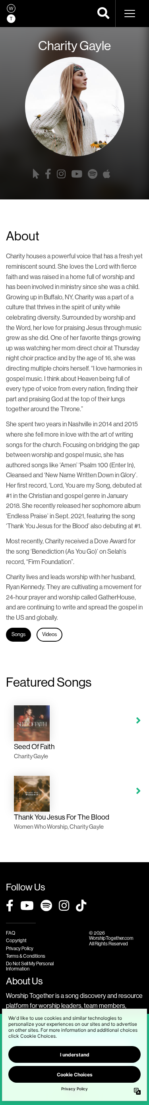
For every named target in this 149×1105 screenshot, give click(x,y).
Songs (18, 634)
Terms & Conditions (25, 956)
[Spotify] (92, 174)
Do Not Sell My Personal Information (30, 966)
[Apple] (106, 174)
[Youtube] (76, 174)
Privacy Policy (19, 948)
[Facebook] (48, 174)
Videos (49, 634)
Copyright (16, 940)
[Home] (11, 13)
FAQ (10, 933)
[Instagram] (61, 174)
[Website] (36, 174)
